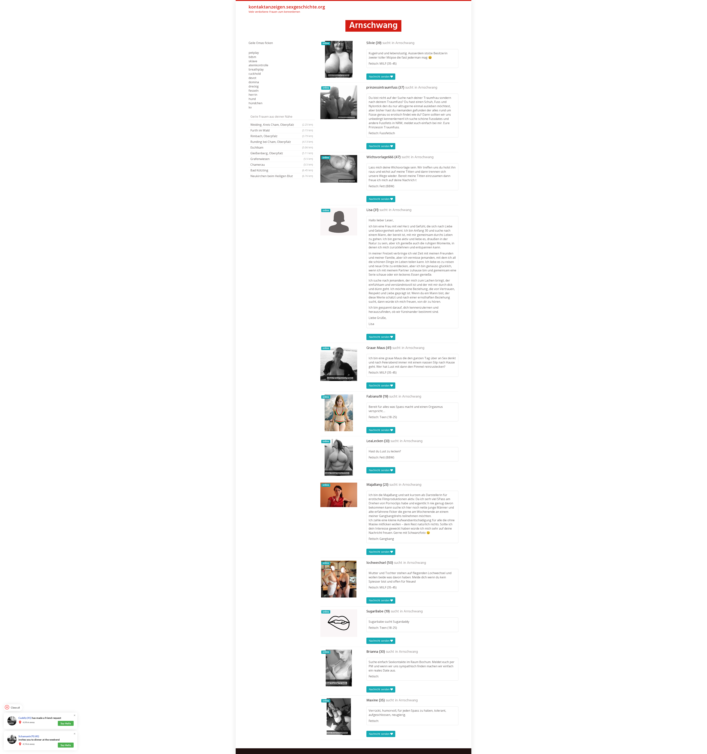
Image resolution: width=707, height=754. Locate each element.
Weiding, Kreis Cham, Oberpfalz (281, 125)
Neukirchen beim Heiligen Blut (281, 176)
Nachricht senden (379, 76)
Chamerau (281, 165)
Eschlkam (281, 147)
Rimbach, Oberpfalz (281, 136)
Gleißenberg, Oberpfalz (281, 153)
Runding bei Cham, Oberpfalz (281, 142)
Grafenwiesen (281, 159)
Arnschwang (404, 43)
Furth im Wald (281, 130)
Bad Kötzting (281, 170)
